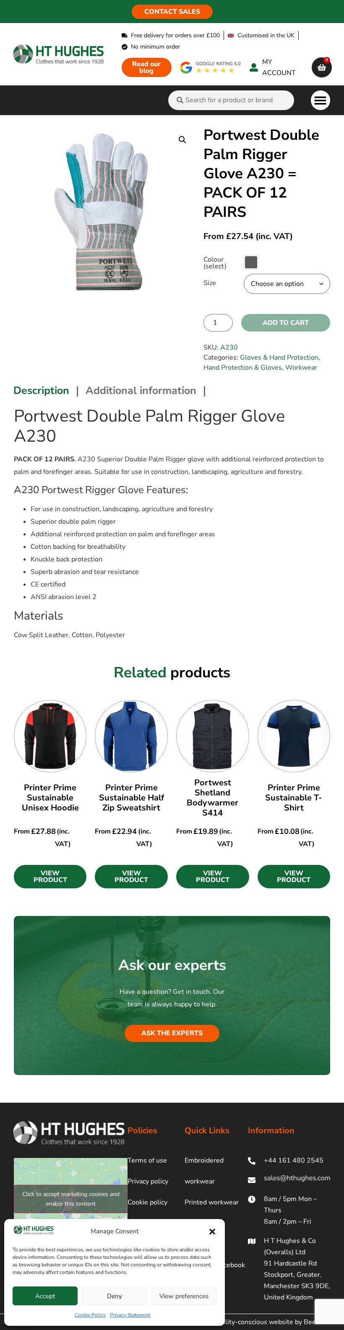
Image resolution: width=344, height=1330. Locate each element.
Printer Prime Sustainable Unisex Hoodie (50, 797)
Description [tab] (41, 390)
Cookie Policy (90, 1315)
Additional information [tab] (141, 390)
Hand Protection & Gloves (242, 367)
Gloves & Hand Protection (279, 357)
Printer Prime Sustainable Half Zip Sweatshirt (131, 797)
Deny (114, 1296)
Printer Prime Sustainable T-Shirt (293, 797)
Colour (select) (215, 263)
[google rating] (210, 68)
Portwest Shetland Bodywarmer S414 (212, 797)
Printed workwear (212, 1202)
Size (209, 283)
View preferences (183, 1296)
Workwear (301, 367)
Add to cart (286, 322)
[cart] (322, 67)
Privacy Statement (130, 1315)
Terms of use (147, 1160)
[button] (212, 1231)
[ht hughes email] (289, 1180)
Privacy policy (148, 1181)
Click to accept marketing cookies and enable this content (71, 1199)
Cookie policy (147, 1202)
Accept (45, 1296)
